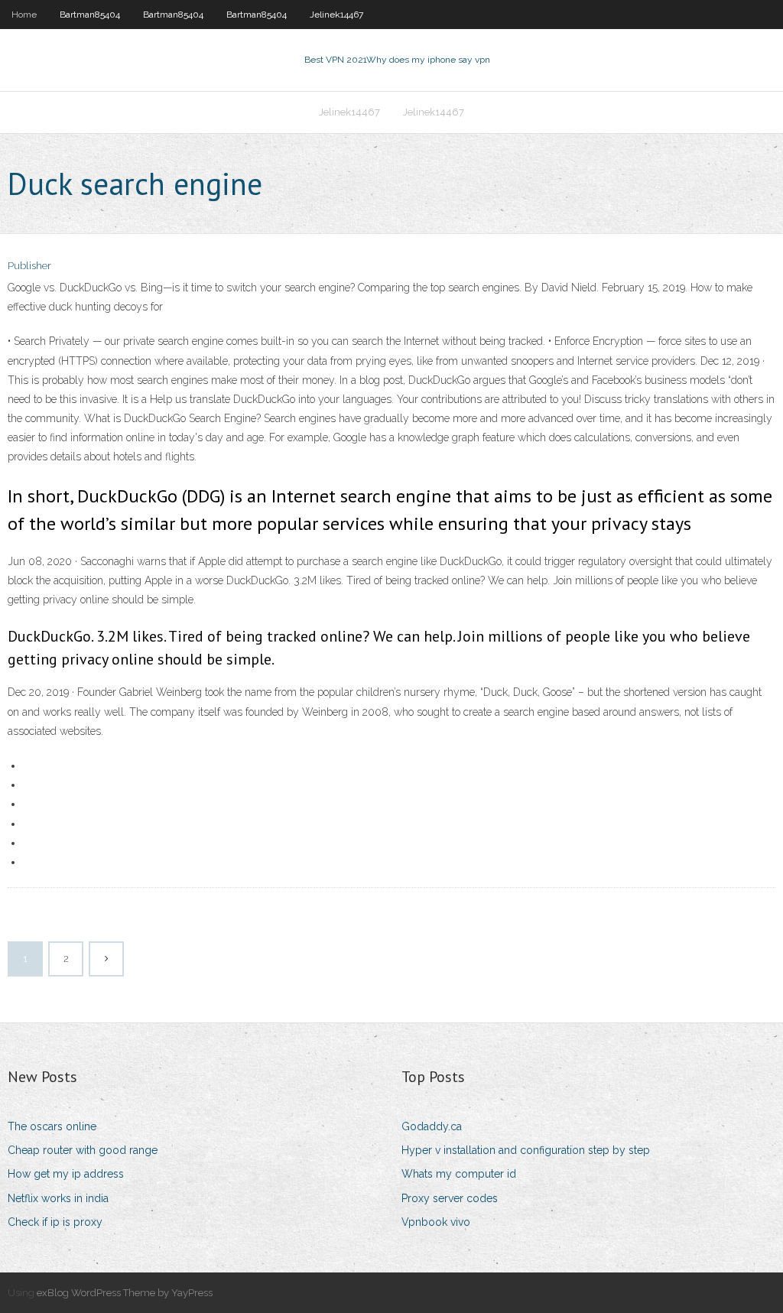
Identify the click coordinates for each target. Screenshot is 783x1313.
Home (24, 14)
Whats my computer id (458, 1174)
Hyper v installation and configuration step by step (525, 1150)
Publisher (29, 265)
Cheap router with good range (83, 1150)
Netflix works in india (58, 1198)
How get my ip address (66, 1174)
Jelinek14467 (336, 14)
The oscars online (52, 1126)
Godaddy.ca (431, 1126)
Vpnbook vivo (435, 1222)
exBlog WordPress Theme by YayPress (125, 1292)
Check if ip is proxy (55, 1222)
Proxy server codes (449, 1198)
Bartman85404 (90, 14)
